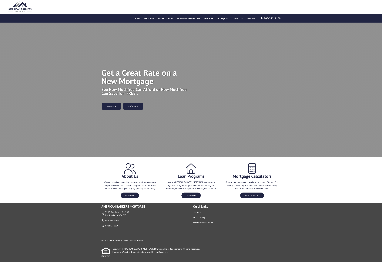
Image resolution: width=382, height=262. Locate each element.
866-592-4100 (272, 18)
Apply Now (149, 18)
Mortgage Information (188, 18)
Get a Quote (222, 18)
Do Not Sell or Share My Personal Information (122, 240)
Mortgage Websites (122, 252)
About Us (208, 18)
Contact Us (237, 18)
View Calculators (252, 195)
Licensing (197, 212)
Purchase (111, 106)
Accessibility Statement (203, 222)
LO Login (251, 18)
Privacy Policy (199, 217)
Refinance (133, 106)
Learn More (191, 195)
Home (137, 18)
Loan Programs (165, 18)
